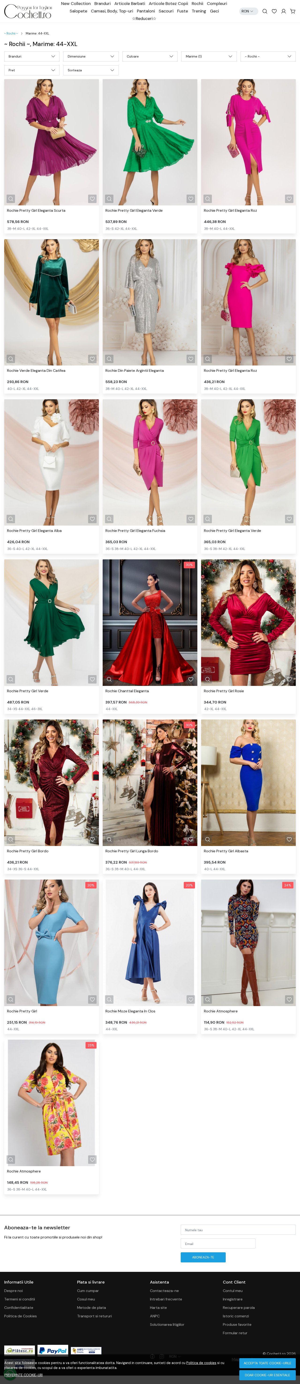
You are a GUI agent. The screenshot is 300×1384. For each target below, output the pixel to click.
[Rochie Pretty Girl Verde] (51, 622)
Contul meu (233, 1290)
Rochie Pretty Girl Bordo (28, 851)
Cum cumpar (88, 1290)
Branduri (102, 3)
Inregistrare (233, 1299)
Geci (214, 11)
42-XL (31, 229)
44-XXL (43, 229)
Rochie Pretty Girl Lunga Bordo (131, 851)
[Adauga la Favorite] (92, 199)
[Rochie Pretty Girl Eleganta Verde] (150, 142)
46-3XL (37, 709)
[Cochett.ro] (30, 11)
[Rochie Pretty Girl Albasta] (248, 782)
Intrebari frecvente (166, 1299)
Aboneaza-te (203, 1257)
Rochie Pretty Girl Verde (27, 690)
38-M (11, 229)
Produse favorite (237, 1324)
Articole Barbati (129, 3)
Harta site (158, 1307)
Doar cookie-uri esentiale (267, 1375)
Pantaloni (146, 11)
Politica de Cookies (20, 1316)
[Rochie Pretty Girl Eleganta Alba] (51, 462)
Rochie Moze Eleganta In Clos (130, 1011)
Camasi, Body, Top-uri (112, 11)
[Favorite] (274, 11)
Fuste (182, 11)
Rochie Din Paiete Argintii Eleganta (134, 370)
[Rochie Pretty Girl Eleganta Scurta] (51, 142)
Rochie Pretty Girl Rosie (224, 690)
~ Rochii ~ (11, 33)
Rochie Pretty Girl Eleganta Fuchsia (135, 530)
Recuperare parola (239, 1307)
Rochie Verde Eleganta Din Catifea (36, 370)
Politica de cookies (201, 1363)
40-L (21, 229)
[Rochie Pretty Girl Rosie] (248, 622)
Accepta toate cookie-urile (267, 1363)
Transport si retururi (94, 1316)
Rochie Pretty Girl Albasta (226, 851)
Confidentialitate (18, 1307)
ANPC (155, 1316)
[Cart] (293, 11)
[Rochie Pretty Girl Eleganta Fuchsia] (150, 462)
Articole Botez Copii (168, 3)
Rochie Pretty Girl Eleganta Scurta (36, 210)
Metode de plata (91, 1307)
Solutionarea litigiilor (167, 1324)
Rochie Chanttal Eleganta (127, 690)
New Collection (76, 3)
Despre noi (13, 1290)
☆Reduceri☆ (144, 18)
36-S (110, 229)
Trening (199, 11)
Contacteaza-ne (164, 1290)
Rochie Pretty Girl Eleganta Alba (34, 530)
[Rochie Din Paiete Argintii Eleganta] (150, 302)
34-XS (12, 709)
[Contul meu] (283, 11)
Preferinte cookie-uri (23, 1375)
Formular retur (235, 1332)
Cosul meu (86, 1299)
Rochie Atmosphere (221, 1011)
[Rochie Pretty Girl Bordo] (51, 782)
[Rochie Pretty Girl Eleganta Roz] (248, 142)
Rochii (197, 3)
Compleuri (217, 3)
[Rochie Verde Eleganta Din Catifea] (51, 302)
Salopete (78, 11)
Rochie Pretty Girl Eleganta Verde (134, 210)
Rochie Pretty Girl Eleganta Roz (230, 210)
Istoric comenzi (236, 1316)
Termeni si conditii (19, 1299)
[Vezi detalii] (11, 199)
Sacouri (166, 11)
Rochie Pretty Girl (22, 1011)
